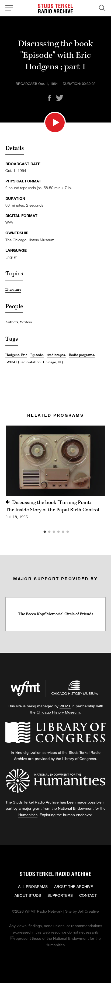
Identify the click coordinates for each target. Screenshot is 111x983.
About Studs (28, 895)
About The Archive (73, 886)
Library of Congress (79, 758)
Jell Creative (88, 911)
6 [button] (75, 532)
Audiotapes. (56, 354)
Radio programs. (82, 354)
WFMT (65, 706)
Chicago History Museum (58, 712)
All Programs (33, 886)
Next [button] (95, 461)
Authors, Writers (18, 322)
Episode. (37, 354)
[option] (55, 475)
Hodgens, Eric (16, 354)
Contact (88, 895)
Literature (13, 289)
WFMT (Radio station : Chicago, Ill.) (34, 362)
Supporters (60, 895)
